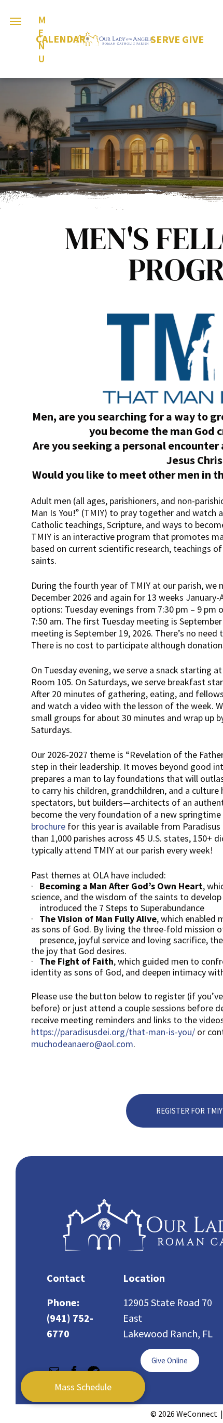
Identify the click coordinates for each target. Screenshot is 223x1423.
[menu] (15, 21)
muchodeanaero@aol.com (82, 1044)
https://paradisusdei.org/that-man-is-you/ (113, 1032)
